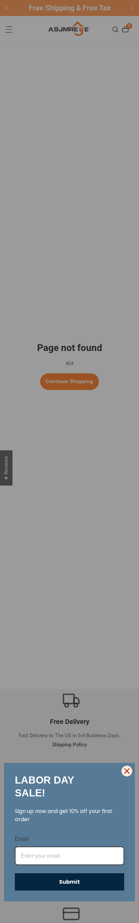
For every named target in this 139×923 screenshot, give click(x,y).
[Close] (127, 771)
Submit (69, 882)
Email (22, 839)
